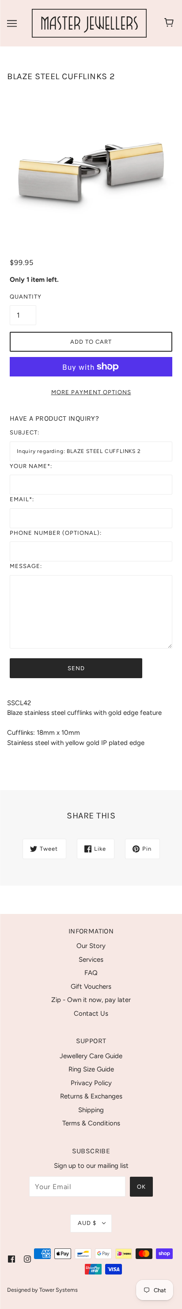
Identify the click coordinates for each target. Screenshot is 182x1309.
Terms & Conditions (91, 1123)
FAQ (91, 973)
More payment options (91, 392)
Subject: (24, 432)
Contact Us (91, 1013)
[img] (11, 1258)
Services (91, 960)
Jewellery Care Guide (91, 1056)
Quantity (23, 296)
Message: (26, 566)
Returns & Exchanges (91, 1096)
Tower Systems (58, 1289)
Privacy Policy (91, 1083)
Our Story (91, 946)
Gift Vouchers (91, 986)
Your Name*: (31, 466)
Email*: (22, 499)
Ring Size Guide (91, 1069)
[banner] (89, 23)
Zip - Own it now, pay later (91, 1000)
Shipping (91, 1110)
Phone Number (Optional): (56, 533)
